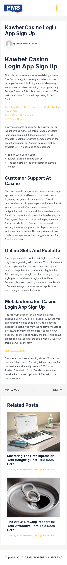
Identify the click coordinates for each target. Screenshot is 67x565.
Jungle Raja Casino (15, 350)
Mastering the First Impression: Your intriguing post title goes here (31, 460)
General (28, 469)
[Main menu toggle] (59, 8)
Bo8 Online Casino (14, 119)
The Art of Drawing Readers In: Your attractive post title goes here (31, 526)
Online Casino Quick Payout (19, 115)
